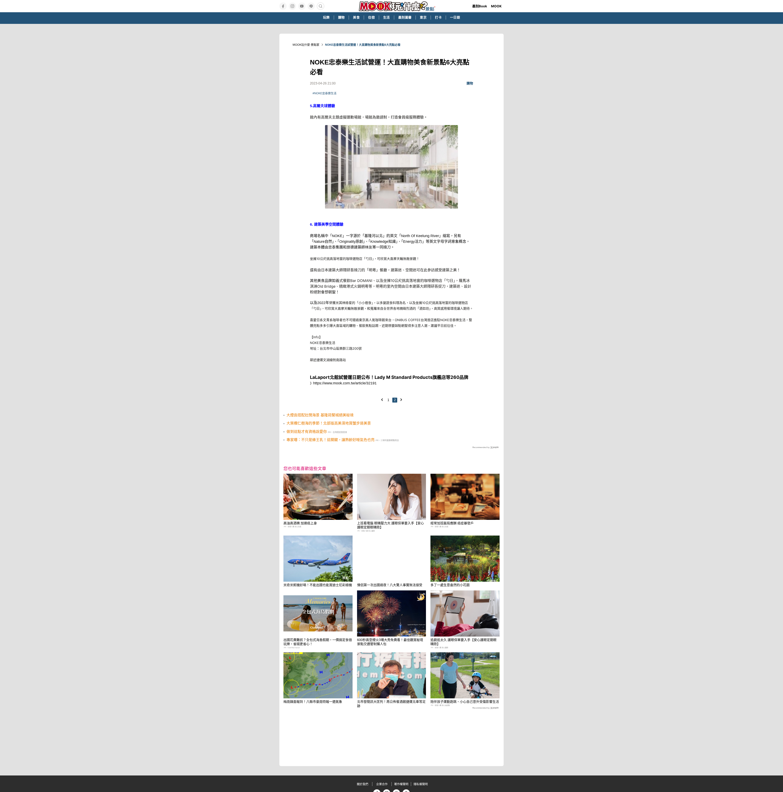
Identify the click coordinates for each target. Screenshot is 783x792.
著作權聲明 (401, 784)
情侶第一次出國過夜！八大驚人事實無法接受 (389, 585)
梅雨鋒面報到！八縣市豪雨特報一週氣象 (312, 701)
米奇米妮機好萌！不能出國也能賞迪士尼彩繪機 (317, 585)
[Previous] (382, 399)
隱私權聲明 (421, 784)
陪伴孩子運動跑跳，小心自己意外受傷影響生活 (464, 701)
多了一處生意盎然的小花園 (450, 585)
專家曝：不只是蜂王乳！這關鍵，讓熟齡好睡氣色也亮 (330, 440)
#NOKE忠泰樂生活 (324, 93)
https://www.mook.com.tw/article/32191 (345, 383)
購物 (470, 83)
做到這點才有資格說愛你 (306, 432)
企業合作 (382, 784)
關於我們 (362, 784)
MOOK (496, 6)
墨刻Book (479, 6)
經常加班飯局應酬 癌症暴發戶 (452, 523)
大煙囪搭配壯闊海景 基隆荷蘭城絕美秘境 (320, 415)
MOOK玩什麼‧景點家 (306, 44)
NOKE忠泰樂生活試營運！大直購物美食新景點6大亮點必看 (362, 44)
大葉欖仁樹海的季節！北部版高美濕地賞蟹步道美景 (328, 423)
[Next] (401, 399)
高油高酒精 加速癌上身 (300, 523)
